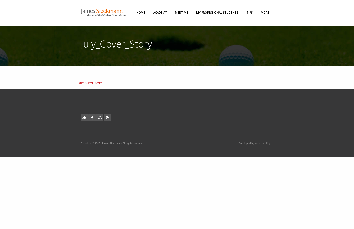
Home (140, 12)
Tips (249, 12)
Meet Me (181, 12)
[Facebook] (92, 117)
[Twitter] (84, 117)
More (265, 12)
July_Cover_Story (90, 82)
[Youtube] (99, 117)
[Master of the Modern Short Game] (105, 13)
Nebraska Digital (264, 143)
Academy (160, 12)
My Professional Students (217, 12)
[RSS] (107, 117)
